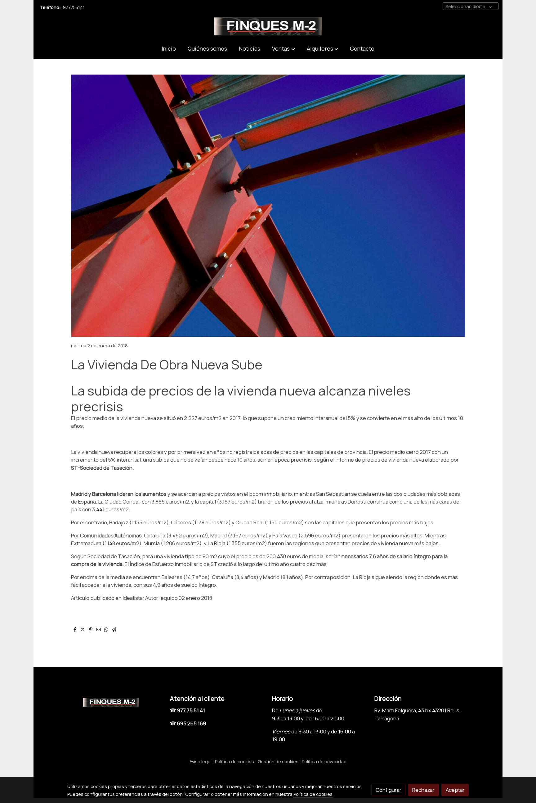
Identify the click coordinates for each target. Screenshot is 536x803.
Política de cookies (234, 761)
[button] (283, 48)
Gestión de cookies (278, 761)
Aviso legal (201, 761)
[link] (268, 26)
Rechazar (423, 789)
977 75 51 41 (191, 710)
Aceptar (455, 789)
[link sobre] (114, 701)
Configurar (388, 789)
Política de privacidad (324, 761)
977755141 (74, 7)
